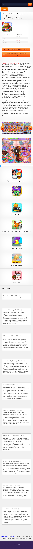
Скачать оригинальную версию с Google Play (17, 54)
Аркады (18, 40)
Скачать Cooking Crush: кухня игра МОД (17, 49)
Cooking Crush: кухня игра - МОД (10, 63)
